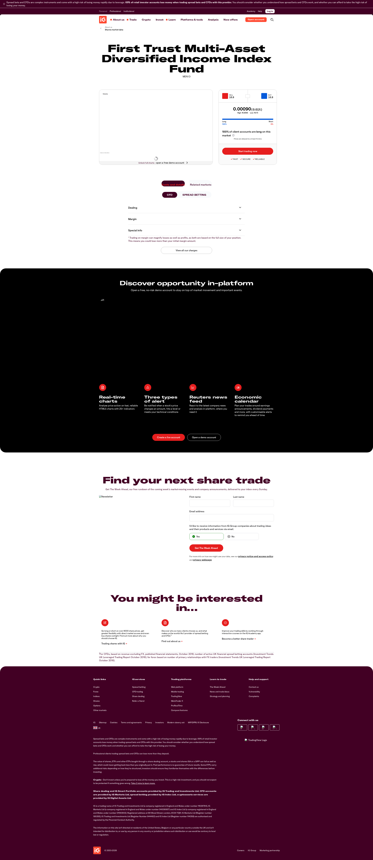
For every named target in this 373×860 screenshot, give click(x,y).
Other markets (100, 710)
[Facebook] (242, 727)
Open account (256, 19)
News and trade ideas (219, 691)
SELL (231, 95)
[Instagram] (253, 727)
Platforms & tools (192, 19)
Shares (96, 701)
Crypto (146, 19)
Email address (196, 511)
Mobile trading (177, 691)
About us (118, 19)
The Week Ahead (217, 687)
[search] (272, 20)
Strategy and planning (220, 696)
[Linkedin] (274, 727)
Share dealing (138, 696)
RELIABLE (260, 159)
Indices (96, 696)
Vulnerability (254, 691)
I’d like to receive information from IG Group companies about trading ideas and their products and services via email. (230, 527)
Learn (172, 19)
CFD (170, 194)
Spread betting (139, 687)
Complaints (254, 696)
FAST (235, 159)
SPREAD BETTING (194, 194)
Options (96, 705)
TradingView (176, 696)
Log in (270, 11)
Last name (238, 496)
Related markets (200, 184)
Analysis (213, 19)
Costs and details (173, 184)
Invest (159, 19)
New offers (231, 19)
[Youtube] (264, 727)
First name (195, 496)
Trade (133, 19)
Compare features (179, 710)
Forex (95, 691)
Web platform (177, 687)
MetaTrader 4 (177, 701)
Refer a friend (138, 701)
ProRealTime (177, 705)
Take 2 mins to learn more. (143, 783)
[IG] (103, 19)
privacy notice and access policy (255, 556)
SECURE (246, 159)
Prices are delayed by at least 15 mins (248, 139)
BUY (269, 95)
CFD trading (137, 691)
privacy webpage (202, 559)
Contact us (254, 687)
